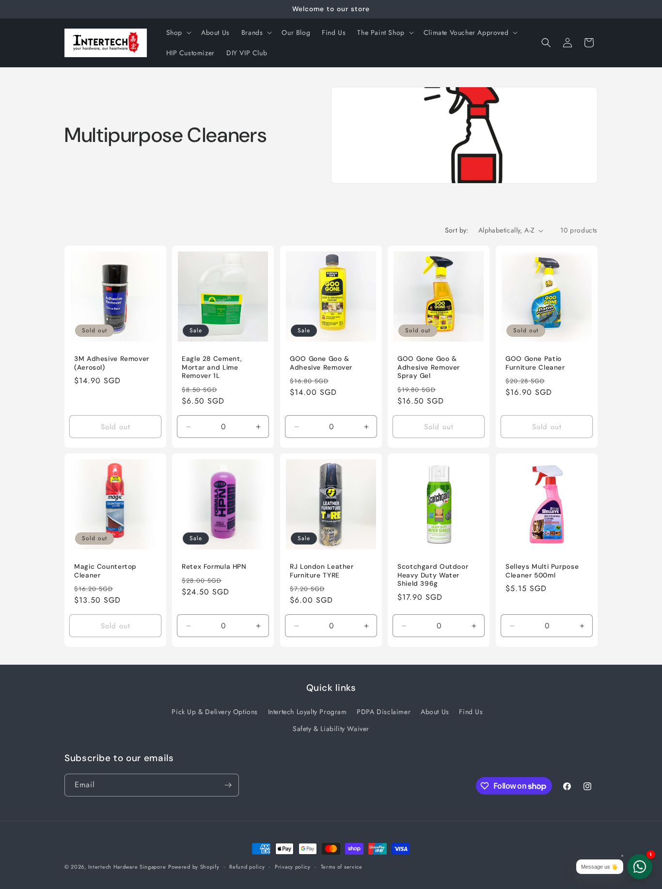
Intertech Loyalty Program (307, 712)
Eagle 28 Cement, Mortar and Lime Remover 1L (212, 367)
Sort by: (457, 230)
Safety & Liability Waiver (331, 728)
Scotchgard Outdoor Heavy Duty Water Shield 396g (432, 575)
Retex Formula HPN (214, 567)
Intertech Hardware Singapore (127, 867)
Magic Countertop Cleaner (105, 571)
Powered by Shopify (194, 867)
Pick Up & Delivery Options (215, 712)
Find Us (471, 712)
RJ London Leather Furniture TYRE (322, 571)
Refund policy (247, 867)
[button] (177, 32)
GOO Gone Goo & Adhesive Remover (321, 363)
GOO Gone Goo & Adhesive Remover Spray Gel (428, 367)
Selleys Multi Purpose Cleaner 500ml (542, 571)
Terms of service (342, 867)
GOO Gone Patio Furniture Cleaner (535, 363)
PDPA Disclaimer (383, 712)
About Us (435, 712)
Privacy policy (293, 867)
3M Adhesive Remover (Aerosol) (111, 363)
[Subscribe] (227, 785)
